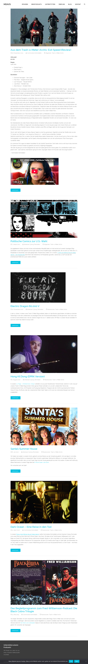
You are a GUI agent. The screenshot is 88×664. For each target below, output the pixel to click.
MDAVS (7, 4)
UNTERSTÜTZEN (50, 4)
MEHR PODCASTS (36, 4)
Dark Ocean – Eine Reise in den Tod (31, 526)
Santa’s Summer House (24, 448)
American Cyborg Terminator (32, 244)
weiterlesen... (15, 190)
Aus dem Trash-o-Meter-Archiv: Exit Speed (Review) (41, 49)
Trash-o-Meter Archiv (58, 53)
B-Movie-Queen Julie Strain (41, 462)
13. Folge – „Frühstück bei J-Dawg (25, 384)
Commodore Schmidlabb (34, 53)
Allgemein (48, 53)
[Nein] (86, 661)
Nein (77, 661)
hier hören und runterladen (28, 623)
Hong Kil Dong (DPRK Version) (28, 376)
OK (71, 661)
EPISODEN (25, 4)
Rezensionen (51, 309)
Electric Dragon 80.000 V (25, 306)
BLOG (70, 4)
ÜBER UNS (62, 4)
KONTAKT (78, 4)
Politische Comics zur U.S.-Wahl (29, 241)
